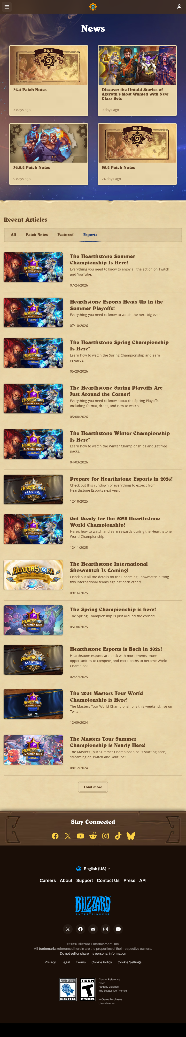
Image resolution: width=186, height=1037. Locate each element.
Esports (90, 234)
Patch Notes (37, 234)
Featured (65, 234)
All (13, 234)
